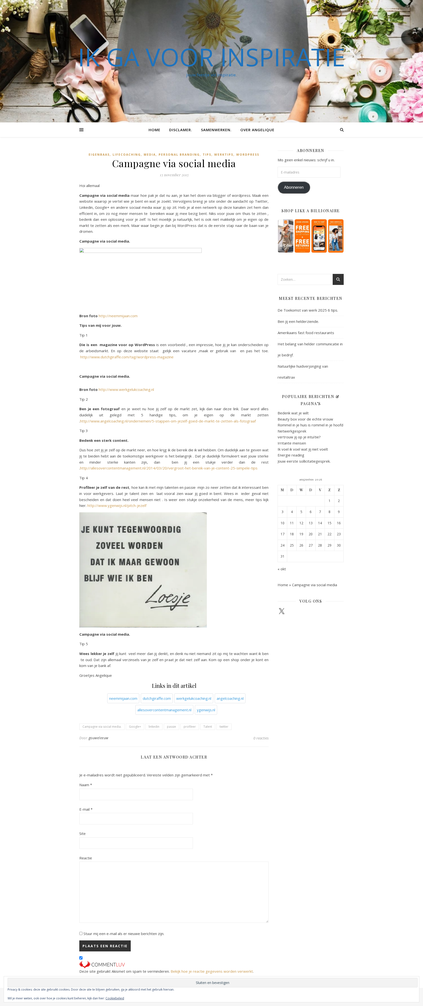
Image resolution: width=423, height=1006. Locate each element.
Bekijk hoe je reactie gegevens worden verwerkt (212, 971)
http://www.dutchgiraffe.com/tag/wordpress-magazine (127, 356)
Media (150, 154)
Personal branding (179, 154)
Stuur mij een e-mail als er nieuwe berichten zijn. (123, 933)
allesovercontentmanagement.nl (164, 709)
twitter (224, 727)
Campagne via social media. (101, 727)
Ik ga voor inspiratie (211, 57)
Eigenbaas (99, 154)
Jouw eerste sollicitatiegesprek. (304, 461)
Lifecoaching (127, 154)
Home (154, 129)
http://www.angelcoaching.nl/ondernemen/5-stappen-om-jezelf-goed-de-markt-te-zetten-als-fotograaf (168, 421)
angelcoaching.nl (230, 698)
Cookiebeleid (115, 998)
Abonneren (294, 187)
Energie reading (291, 455)
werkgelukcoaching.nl (193, 698)
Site (82, 833)
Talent (207, 727)
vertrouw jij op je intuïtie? (299, 436)
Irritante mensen (292, 443)
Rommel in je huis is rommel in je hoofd (310, 424)
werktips (223, 154)
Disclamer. (180, 129)
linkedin (154, 727)
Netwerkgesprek (292, 431)
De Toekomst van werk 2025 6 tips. (308, 310)
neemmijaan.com (123, 698)
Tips (207, 154)
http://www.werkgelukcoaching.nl (126, 389)
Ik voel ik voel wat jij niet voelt (303, 449)
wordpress (247, 154)
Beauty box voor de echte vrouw (305, 419)
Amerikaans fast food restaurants (306, 332)
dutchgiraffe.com (157, 698)
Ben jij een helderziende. (298, 321)
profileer (190, 727)
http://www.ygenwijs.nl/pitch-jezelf (116, 505)
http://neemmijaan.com (119, 315)
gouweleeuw (98, 738)
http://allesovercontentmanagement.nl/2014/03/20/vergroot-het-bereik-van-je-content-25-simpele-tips (169, 468)
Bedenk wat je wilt (293, 412)
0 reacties (261, 738)
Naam (85, 784)
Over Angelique (257, 129)
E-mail (86, 809)
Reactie (85, 857)
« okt (282, 568)
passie (171, 727)
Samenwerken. (216, 129)
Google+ (135, 727)
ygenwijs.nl (206, 709)
